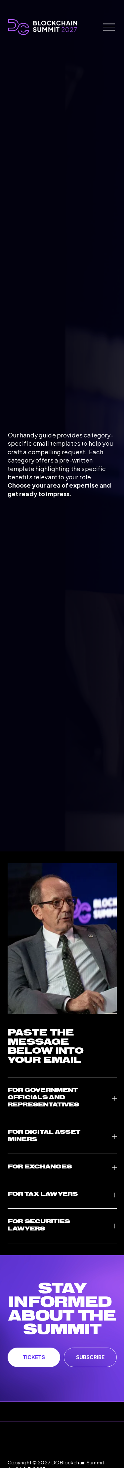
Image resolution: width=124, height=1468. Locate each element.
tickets (33, 1357)
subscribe (90, 1357)
